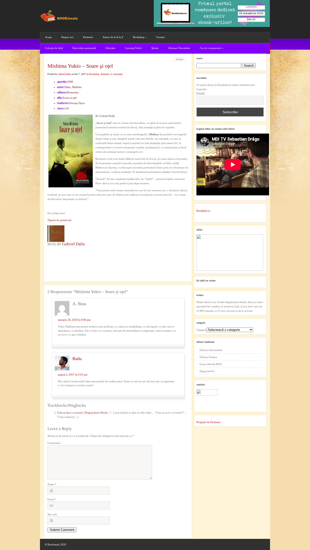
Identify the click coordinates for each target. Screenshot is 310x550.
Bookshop (140, 37)
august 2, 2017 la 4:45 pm (72, 374)
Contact (160, 37)
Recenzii (105, 74)
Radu (77, 358)
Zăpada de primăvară (59, 220)
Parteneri (88, 37)
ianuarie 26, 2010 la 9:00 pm (74, 319)
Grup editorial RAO (211, 364)
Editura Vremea (208, 357)
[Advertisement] (73, 256)
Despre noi (67, 37)
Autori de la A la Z (113, 37)
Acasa (48, 37)
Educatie (110, 48)
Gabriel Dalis (64, 74)
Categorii (201, 329)
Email (51, 499)
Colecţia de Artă (54, 48)
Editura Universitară (211, 350)
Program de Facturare (208, 422)
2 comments (117, 74)
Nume (51, 484)
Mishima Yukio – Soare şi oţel (80, 66)
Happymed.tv (207, 371)
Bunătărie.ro (203, 210)
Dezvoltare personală (84, 48)
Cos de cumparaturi (212, 48)
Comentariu (54, 442)
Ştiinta (154, 48)
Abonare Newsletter (179, 48)
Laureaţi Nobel (133, 48)
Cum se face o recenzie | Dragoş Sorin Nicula (82, 412)
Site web (52, 514)
